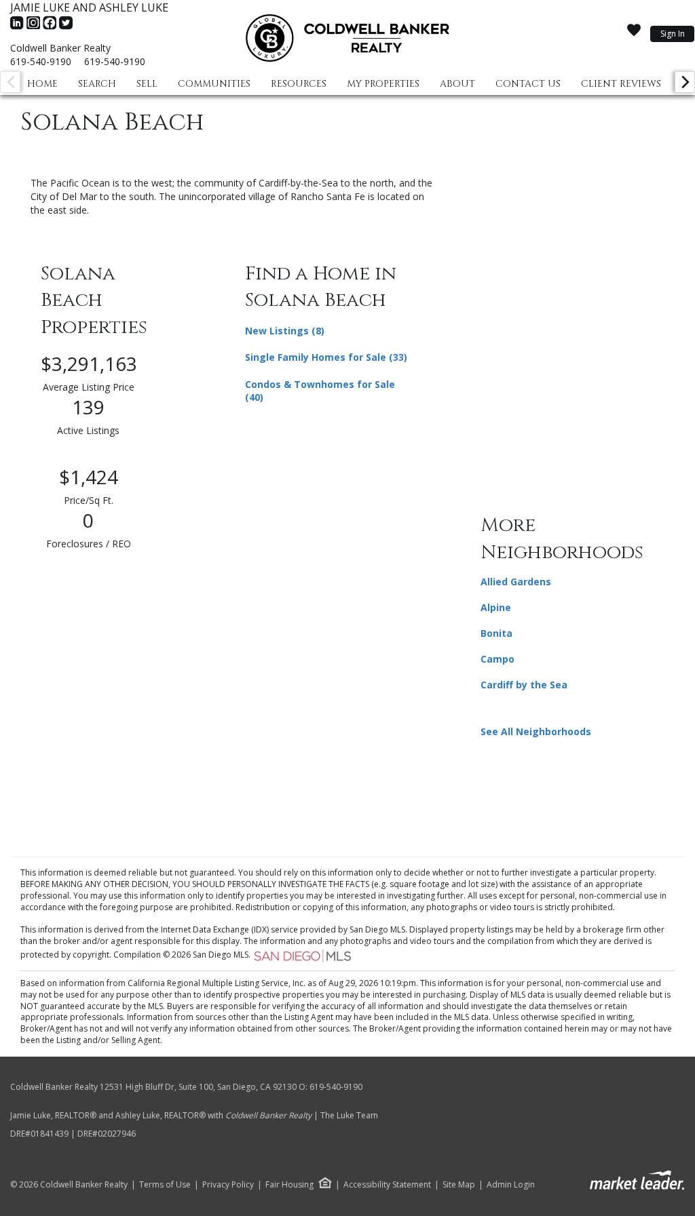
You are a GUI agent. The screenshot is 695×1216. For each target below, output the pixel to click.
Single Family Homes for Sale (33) (326, 357)
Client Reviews (621, 83)
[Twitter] (66, 27)
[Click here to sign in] (634, 34)
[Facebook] (51, 27)
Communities (214, 83)
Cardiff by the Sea (524, 684)
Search (97, 83)
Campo (497, 658)
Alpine (496, 607)
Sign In (672, 33)
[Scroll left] (10, 82)
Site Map (459, 1184)
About (457, 83)
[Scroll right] (685, 82)
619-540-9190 (40, 61)
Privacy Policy (228, 1184)
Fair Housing (289, 1184)
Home (42, 83)
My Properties (383, 83)
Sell (146, 83)
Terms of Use (165, 1184)
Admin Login (511, 1184)
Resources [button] (298, 83)
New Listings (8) (284, 330)
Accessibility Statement (387, 1184)
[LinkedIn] (18, 27)
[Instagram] (34, 27)
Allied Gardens (516, 581)
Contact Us (528, 83)
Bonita (496, 633)
